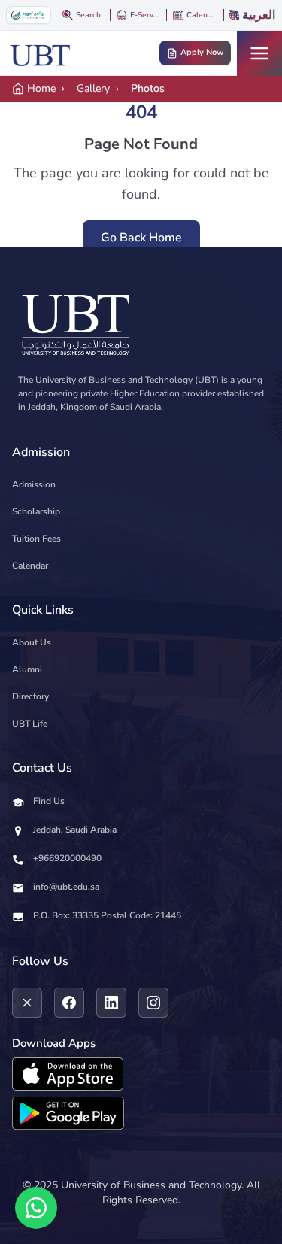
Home (41, 88)
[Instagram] (153, 1003)
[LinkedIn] (111, 1003)
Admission (34, 484)
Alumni (27, 669)
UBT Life (29, 724)
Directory (30, 696)
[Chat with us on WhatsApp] (36, 1208)
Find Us (49, 801)
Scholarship (36, 511)
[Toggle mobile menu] (259, 53)
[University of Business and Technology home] (40, 53)
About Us (31, 642)
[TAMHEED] (28, 15)
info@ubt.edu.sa (66, 887)
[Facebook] (69, 1003)
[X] (27, 1003)
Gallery (93, 88)
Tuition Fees (36, 538)
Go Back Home (141, 237)
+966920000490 (67, 858)
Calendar (30, 566)
